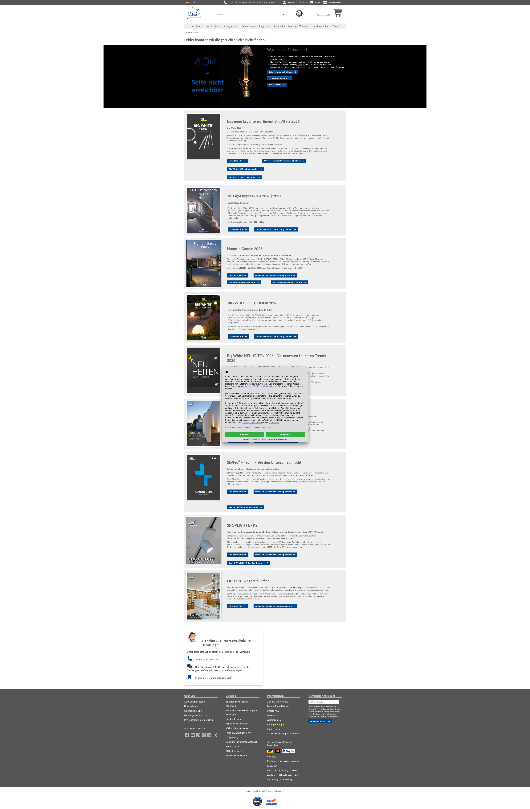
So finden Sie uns (193, 711)
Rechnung (283, 761)
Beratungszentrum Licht (219, 678)
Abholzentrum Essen (194, 702)
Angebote (264, 26)
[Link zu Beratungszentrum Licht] (191, 678)
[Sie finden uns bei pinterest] (197, 734)
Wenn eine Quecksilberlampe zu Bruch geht (242, 712)
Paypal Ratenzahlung (283, 772)
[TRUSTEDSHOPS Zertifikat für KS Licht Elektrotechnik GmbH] (299, 13)
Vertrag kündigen (276, 724)
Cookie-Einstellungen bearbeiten (283, 733)
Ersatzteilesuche (234, 719)
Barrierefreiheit (274, 729)
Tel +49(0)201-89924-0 (206, 659)
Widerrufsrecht (274, 720)
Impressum (272, 715)
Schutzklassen (233, 746)
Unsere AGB (273, 711)
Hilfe (305, 2)
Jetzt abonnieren (318, 721)
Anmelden (291, 2)
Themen (304, 26)
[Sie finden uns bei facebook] (186, 734)
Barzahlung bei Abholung (279, 779)
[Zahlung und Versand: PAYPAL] (288, 751)
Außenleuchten (321, 26)
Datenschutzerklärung (278, 706)
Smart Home (249, 26)
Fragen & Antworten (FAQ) (238, 733)
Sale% (336, 26)
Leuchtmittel (212, 26)
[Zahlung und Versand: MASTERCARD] (278, 751)
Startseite (188, 32)
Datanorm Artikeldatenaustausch (242, 742)
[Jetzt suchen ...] (283, 14)
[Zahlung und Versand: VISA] (270, 751)
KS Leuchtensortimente (237, 728)
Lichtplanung (232, 737)
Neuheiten (280, 26)
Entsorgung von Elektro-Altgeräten (237, 704)
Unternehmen (191, 706)
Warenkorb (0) (323, 15)
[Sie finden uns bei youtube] (192, 734)
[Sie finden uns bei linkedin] (208, 734)
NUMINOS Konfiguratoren (238, 755)
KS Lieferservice (234, 751)
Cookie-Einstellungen (230, 670)
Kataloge (300, 65)
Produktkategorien (314, 711)
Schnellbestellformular (237, 724)
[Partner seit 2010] (257, 801)
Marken (292, 26)
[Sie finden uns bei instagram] (214, 734)
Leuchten (195, 26)
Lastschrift (272, 766)
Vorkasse (271, 757)
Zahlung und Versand (277, 702)
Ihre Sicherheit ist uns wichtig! (198, 720)
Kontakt (317, 2)
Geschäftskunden (335, 2)
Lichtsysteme (230, 26)
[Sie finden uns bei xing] (203, 734)
